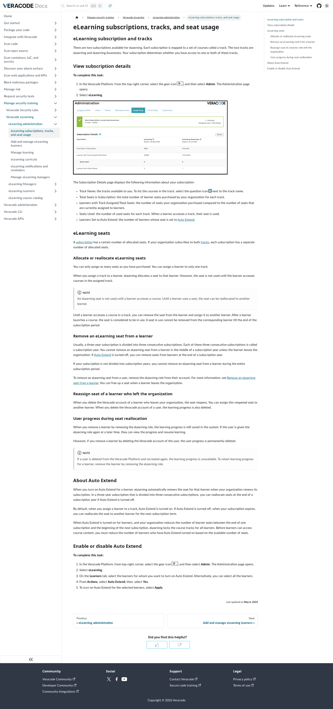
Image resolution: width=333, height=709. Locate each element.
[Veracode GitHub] (319, 6)
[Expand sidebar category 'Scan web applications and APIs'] (55, 75)
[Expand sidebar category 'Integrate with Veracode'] (55, 37)
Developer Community (57, 685)
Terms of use (241, 685)
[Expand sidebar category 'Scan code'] (55, 44)
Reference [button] (302, 5)
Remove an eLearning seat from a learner (292, 42)
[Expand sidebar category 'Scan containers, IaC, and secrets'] (55, 60)
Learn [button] (283, 5)
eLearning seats (275, 31)
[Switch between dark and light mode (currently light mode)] (327, 6)
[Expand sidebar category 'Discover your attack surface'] (55, 68)
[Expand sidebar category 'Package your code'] (55, 30)
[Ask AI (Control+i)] (110, 5)
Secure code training (183, 685)
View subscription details (280, 25)
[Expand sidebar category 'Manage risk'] (55, 89)
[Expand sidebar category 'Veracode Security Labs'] (55, 110)
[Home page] (77, 18)
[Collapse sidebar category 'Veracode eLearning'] (55, 117)
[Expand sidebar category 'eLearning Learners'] (55, 191)
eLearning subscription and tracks (285, 19)
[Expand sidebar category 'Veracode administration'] (55, 205)
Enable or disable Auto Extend (283, 68)
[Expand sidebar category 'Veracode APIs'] (55, 219)
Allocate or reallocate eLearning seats (290, 36)
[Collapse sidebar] (31, 659)
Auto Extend (185, 219)
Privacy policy (242, 679)
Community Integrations (58, 691)
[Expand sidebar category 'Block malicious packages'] (55, 82)
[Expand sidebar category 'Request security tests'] (55, 96)
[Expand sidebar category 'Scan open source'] (55, 51)
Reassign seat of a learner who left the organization (291, 50)
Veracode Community (57, 679)
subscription (84, 242)
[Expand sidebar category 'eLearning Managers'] (55, 184)
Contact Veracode (182, 679)
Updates (268, 5)
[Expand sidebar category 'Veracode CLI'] (55, 212)
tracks (205, 242)
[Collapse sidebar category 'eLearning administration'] (55, 124)
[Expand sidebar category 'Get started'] (55, 23)
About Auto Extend (277, 63)
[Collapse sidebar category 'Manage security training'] (55, 103)
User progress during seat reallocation (291, 57)
